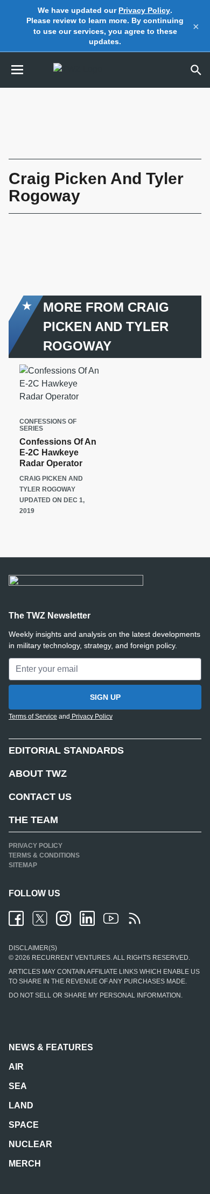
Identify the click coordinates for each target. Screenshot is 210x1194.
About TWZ (38, 773)
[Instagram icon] (63, 918)
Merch (25, 1163)
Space (24, 1124)
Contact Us (40, 796)
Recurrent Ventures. (71, 957)
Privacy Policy (144, 10)
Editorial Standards (66, 750)
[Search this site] (196, 70)
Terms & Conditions (44, 855)
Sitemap (23, 865)
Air (16, 1066)
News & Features (51, 1047)
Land (21, 1105)
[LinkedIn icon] (87, 918)
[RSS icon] (134, 918)
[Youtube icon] (110, 918)
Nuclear (30, 1144)
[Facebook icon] (16, 918)
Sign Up (105, 697)
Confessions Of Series (47, 425)
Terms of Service (33, 716)
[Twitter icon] (39, 918)
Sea (18, 1086)
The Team (33, 819)
